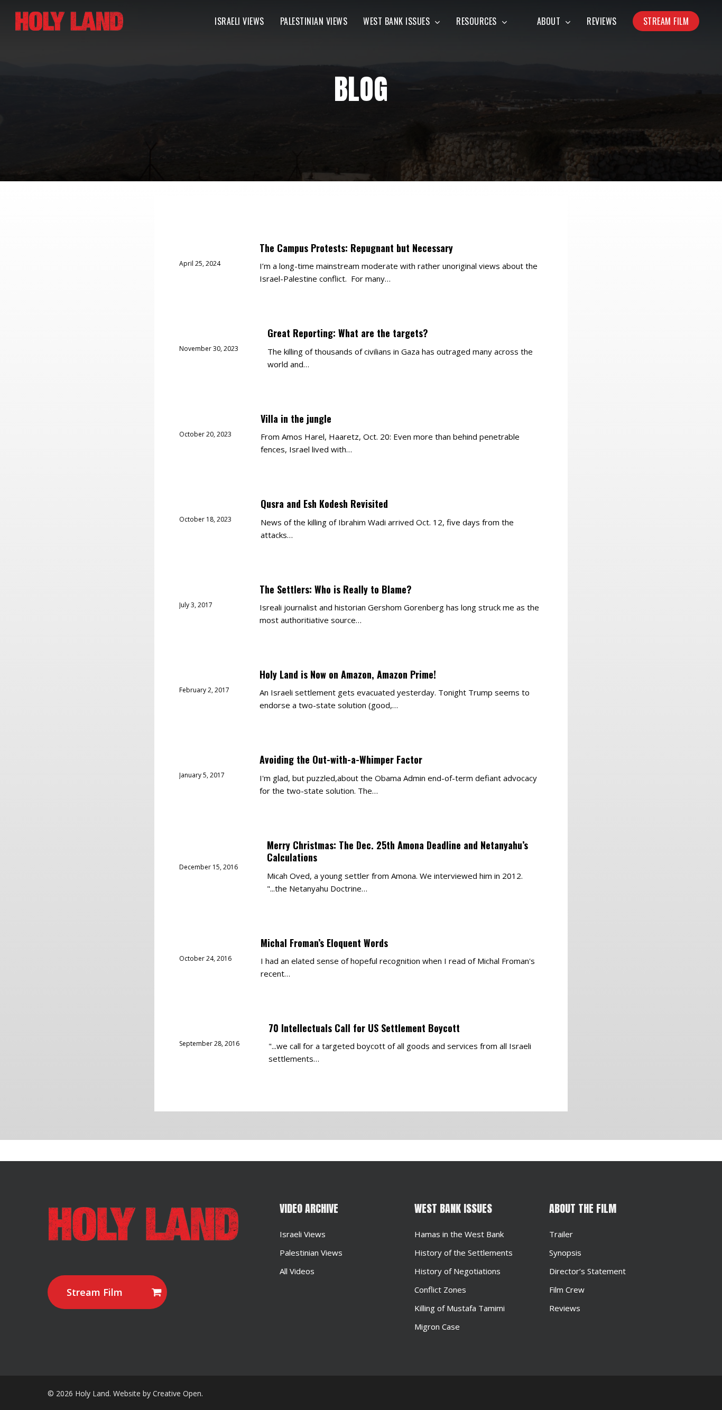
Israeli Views (303, 1234)
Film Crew (567, 1289)
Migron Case (437, 1326)
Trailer (561, 1234)
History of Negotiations (457, 1271)
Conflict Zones (440, 1289)
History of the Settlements (463, 1252)
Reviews (564, 1308)
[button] (107, 1292)
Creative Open (177, 1393)
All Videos (297, 1271)
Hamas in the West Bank (459, 1234)
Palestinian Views (311, 1252)
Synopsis (565, 1252)
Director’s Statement (587, 1271)
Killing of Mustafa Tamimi (459, 1308)
